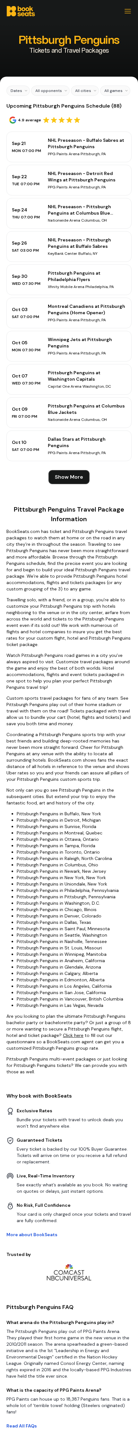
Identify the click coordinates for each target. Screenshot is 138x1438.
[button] (18, 91)
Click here (73, 1035)
